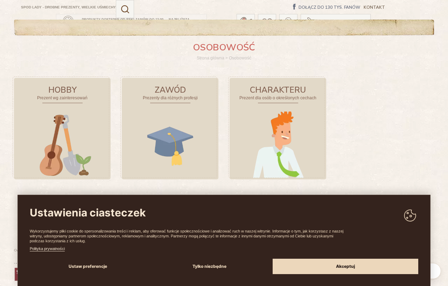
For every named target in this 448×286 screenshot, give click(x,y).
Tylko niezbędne (209, 266)
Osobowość (240, 58)
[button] (125, 9)
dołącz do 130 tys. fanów (329, 7)
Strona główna (210, 58)
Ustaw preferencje (88, 266)
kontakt (374, 7)
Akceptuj (345, 266)
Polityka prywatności (47, 248)
